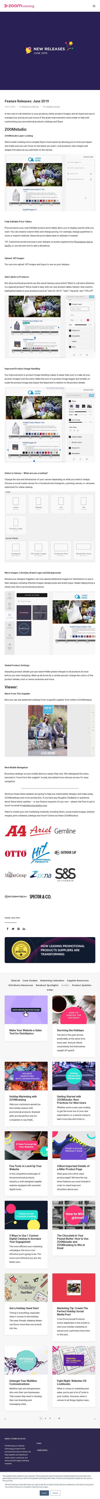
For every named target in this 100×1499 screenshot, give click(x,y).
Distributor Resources (21, 985)
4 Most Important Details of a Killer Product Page (73, 1168)
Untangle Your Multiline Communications (23, 1382)
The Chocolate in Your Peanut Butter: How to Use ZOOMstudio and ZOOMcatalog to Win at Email (72, 1242)
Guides (65, 985)
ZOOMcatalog (53, 107)
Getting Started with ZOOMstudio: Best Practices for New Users (71, 1099)
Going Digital (42, 1450)
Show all (15, 980)
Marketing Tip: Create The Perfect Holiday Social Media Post (72, 1311)
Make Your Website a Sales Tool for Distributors (25, 1032)
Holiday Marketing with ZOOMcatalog (23, 1098)
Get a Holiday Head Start (24, 1308)
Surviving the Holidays (70, 1030)
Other (50, 990)
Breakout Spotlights (47, 985)
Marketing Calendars (52, 980)
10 (59, 1418)
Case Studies (30, 980)
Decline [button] (55, 1493)
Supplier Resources (78, 980)
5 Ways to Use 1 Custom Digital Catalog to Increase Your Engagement (25, 1238)
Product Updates (30, 107)
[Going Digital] (50, 950)
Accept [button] (44, 1493)
